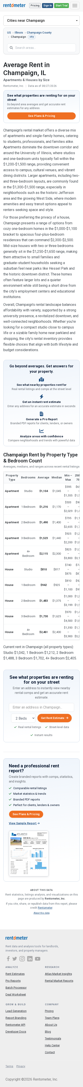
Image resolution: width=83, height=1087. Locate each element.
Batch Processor (16, 987)
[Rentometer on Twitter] (15, 959)
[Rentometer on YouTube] (37, 959)
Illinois (19, 32)
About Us (51, 1024)
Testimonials (53, 1038)
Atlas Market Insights (58, 974)
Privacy (20, 1066)
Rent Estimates (15, 974)
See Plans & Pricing (41, 115)
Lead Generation (16, 1011)
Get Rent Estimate (52, 718)
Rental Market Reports (59, 980)
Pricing (35, 5)
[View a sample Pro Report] (29, 853)
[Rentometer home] (14, 5)
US (9, 32)
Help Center (52, 1045)
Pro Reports (13, 980)
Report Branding (16, 1017)
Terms (9, 1066)
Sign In (47, 5)
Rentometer (45, 907)
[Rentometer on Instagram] (22, 959)
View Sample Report (23, 823)
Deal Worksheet (16, 994)
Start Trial (62, 5)
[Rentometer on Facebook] (9, 959)
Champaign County (39, 32)
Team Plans (52, 1017)
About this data (42, 913)
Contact (50, 1052)
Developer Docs (16, 1031)
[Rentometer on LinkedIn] (30, 959)
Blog (48, 1031)
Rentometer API (15, 1024)
